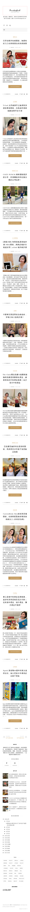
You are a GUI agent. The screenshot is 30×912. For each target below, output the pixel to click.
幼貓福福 (16, 875)
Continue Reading (15, 86)
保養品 (10, 878)
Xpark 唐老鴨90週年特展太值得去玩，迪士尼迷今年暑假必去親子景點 (15, 673)
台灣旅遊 (15, 666)
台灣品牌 (16, 863)
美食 (9, 865)
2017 (6, 852)
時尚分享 (21, 863)
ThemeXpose (16, 904)
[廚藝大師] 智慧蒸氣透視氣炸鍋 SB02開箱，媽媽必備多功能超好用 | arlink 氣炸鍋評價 (15, 244)
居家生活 (16, 860)
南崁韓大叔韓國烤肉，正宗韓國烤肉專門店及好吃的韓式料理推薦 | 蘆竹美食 (17, 792)
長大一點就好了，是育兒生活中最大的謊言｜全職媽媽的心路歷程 (17, 808)
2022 (6, 842)
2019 (6, 848)
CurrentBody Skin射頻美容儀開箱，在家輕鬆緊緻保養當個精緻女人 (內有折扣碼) (15, 516)
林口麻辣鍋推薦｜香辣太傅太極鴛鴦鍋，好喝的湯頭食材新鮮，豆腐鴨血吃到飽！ (17, 775)
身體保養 (5, 875)
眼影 (15, 873)
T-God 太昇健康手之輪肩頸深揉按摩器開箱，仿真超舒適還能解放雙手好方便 (15, 108)
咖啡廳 (21, 868)
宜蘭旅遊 (16, 870)
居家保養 (15, 510)
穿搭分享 (10, 863)
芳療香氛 (20, 873)
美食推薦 (5, 860)
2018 (6, 850)
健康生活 (15, 36)
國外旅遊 (19, 865)
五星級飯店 (6, 868)
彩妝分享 (10, 860)
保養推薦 (10, 875)
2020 (6, 846)
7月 (7, 821)
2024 (6, 837)
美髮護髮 (13, 865)
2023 (6, 840)
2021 (6, 844)
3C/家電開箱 (15, 238)
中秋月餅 (15, 370)
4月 (7, 831)
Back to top (22, 908)
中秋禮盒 (15, 593)
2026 (6, 819)
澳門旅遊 (5, 878)
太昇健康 (15, 101)
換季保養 (15, 878)
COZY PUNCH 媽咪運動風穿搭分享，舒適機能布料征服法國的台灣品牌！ (15, 177)
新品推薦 (21, 875)
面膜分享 (15, 881)
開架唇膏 (5, 873)
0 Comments (7, 94)
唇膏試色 (10, 870)
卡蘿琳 (15, 310)
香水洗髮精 (21, 881)
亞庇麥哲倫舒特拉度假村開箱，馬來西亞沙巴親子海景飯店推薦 (15, 449)
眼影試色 (5, 870)
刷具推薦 (10, 873)
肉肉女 (16, 868)
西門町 (5, 881)
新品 (21, 870)
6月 (7, 827)
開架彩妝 (10, 881)
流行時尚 (11, 868)
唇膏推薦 (5, 863)
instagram (15, 765)
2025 (6, 835)
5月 (7, 829)
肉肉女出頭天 (21, 878)
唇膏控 (5, 865)
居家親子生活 (15, 170)
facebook (7, 765)
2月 (7, 833)
